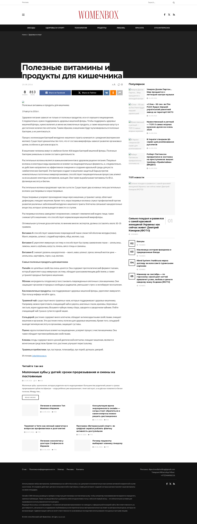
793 (91, 434)
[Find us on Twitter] (169, 14)
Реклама (25, 2)
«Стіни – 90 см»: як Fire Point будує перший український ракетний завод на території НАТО (160, 108)
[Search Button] (173, 2)
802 (107, 420)
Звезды (31, 28)
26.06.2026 (46, 449)
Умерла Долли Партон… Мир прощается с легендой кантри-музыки (160, 92)
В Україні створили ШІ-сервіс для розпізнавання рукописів (160, 142)
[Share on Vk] (106, 92)
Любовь (121, 28)
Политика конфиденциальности (42, 469)
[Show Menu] (23, 15)
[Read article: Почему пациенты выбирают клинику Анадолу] (82, 445)
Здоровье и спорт (55, 28)
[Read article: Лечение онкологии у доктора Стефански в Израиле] (30, 445)
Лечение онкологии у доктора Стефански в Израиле (51, 443)
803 (41, 380)
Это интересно (162, 28)
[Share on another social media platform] (120, 92)
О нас (24, 469)
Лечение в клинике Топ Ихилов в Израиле (52, 407)
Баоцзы (140, 241)
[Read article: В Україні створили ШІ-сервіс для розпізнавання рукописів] (137, 144)
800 (55, 412)
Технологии (81, 28)
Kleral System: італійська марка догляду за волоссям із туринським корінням (155, 263)
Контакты (80, 469)
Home (24, 35)
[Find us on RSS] (174, 14)
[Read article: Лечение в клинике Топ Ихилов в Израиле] (30, 410)
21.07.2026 (98, 420)
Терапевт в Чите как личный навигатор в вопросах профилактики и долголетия (46, 427)
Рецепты (102, 28)
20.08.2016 (27, 84)
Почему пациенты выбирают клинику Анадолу (107, 442)
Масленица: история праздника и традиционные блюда (154, 251)
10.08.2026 (46, 412)
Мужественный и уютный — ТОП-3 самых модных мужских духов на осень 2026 (160, 126)
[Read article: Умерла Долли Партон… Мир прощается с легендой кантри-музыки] (137, 94)
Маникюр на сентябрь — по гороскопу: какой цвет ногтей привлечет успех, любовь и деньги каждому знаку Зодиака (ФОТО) (155, 278)
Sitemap (60, 469)
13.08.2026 (27, 380)
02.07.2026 (82, 434)
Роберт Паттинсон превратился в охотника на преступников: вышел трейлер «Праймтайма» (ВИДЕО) (160, 159)
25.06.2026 (98, 447)
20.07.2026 (29, 432)
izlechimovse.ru (39, 355)
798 (38, 432)
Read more (32, 397)
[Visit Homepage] (98, 15)
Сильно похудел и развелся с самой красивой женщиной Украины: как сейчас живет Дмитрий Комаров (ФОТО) (146, 224)
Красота (139, 28)
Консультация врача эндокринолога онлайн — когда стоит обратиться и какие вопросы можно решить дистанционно (106, 410)
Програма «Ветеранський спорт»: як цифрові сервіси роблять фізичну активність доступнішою (95, 428)
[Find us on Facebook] (164, 14)
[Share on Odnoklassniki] (113, 92)
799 (107, 447)
